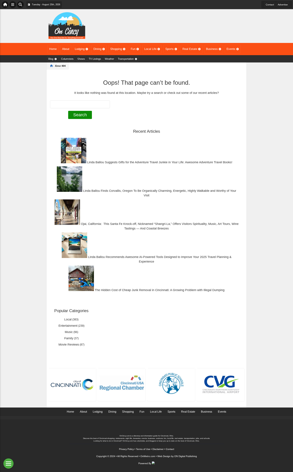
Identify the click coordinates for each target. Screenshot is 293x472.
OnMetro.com (147, 456)
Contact (270, 4)
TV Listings (95, 58)
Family (68, 338)
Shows (81, 58)
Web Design (163, 456)
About (65, 49)
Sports (169, 49)
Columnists (67, 58)
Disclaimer (158, 449)
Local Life (150, 49)
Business (212, 49)
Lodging (80, 49)
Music (69, 332)
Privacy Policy (126, 449)
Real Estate (189, 49)
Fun (133, 49)
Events (231, 49)
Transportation (126, 58)
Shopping (116, 49)
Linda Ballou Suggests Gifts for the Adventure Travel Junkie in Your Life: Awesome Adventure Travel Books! (159, 162)
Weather (109, 58)
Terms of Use (143, 449)
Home (53, 49)
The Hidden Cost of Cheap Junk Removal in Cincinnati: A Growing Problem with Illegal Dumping (159, 290)
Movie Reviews (68, 344)
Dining (97, 49)
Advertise (283, 4)
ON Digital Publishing (185, 456)
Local (68, 319)
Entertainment (67, 325)
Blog (50, 58)
